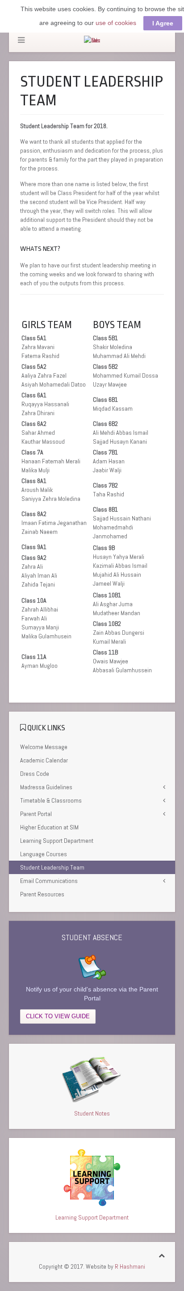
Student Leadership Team (52, 867)
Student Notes (92, 1113)
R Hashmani (130, 1266)
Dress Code (34, 774)
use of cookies (116, 22)
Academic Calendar (44, 760)
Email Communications (49, 881)
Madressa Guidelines (46, 787)
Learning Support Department (56, 841)
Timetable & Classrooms (51, 800)
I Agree (162, 23)
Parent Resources (42, 894)
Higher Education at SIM (49, 827)
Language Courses (43, 854)
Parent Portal (36, 814)
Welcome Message (43, 747)
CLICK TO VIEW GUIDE (58, 1016)
